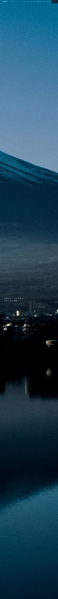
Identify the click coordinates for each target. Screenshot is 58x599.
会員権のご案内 (39, 1)
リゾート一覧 (23, 1)
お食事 (35, 1)
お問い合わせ (49, 1)
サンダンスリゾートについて (15, 1)
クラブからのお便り (29, 1)
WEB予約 (54, 1)
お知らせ (44, 1)
